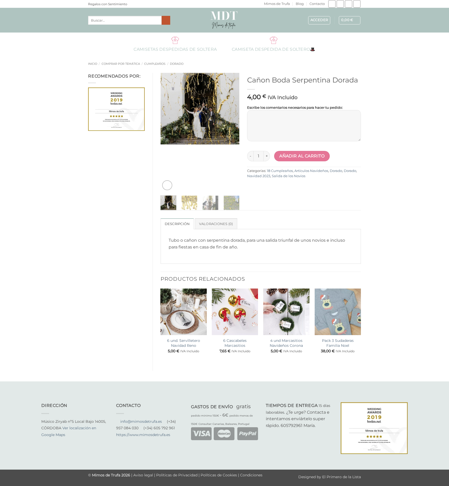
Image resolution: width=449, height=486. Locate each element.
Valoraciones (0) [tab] (216, 224)
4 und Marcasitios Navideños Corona (286, 343)
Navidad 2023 (258, 176)
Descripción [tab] (177, 224)
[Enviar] (166, 20)
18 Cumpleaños (280, 171)
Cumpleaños (155, 64)
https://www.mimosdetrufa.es (143, 434)
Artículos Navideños (311, 171)
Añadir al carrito (302, 156)
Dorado (176, 64)
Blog (300, 4)
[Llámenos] (357, 4)
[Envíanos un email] (348, 4)
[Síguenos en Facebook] (332, 4)
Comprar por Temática (121, 64)
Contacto (317, 4)
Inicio (92, 64)
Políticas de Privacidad (176, 475)
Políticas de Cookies (219, 475)
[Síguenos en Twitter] (57, 441)
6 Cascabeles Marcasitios (235, 343)
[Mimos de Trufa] (224, 20)
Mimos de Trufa (277, 4)
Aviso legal (143, 475)
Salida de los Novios (288, 176)
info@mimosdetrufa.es (141, 421)
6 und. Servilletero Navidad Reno (183, 343)
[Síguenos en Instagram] (340, 4)
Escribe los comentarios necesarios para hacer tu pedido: (295, 107)
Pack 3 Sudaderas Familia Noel (338, 343)
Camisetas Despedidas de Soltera (175, 40)
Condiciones (251, 475)
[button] (319, 20)
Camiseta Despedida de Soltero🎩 (274, 40)
